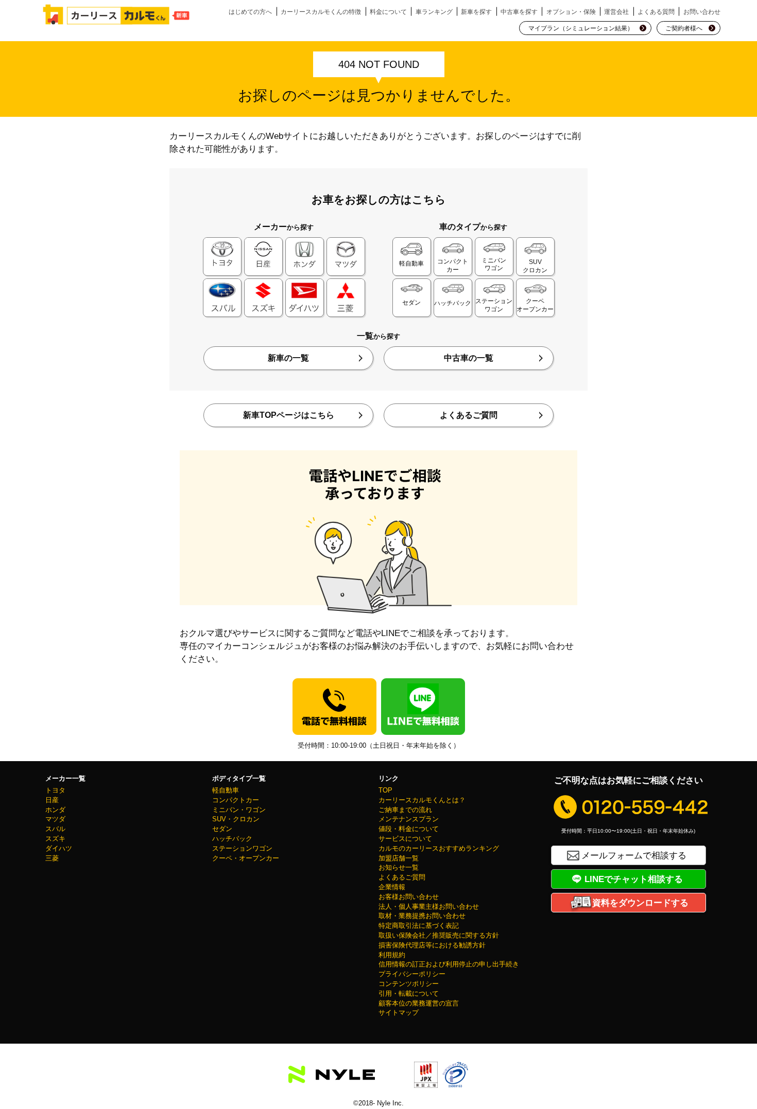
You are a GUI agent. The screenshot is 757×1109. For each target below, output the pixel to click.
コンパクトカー (235, 800)
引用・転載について (408, 993)
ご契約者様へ (683, 28)
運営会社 (616, 11)
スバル (55, 829)
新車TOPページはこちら (288, 415)
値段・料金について (408, 829)
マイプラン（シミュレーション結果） (580, 28)
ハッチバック (232, 838)
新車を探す (476, 11)
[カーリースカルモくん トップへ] (116, 14)
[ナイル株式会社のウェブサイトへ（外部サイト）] (331, 1077)
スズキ (55, 838)
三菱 (52, 858)
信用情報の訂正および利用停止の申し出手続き (448, 964)
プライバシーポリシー (411, 974)
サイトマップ (398, 1012)
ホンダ (55, 810)
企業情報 (391, 887)
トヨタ (55, 790)
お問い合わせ (701, 11)
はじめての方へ (250, 11)
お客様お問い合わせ (408, 897)
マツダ (55, 819)
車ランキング (434, 11)
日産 (52, 800)
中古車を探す (519, 11)
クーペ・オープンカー (245, 858)
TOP (385, 790)
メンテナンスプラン (408, 819)
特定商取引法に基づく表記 (418, 925)
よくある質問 (656, 11)
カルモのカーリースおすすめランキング (438, 848)
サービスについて (405, 838)
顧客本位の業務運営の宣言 (418, 1003)
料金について (388, 11)
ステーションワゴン (242, 848)
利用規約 (391, 955)
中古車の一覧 (468, 358)
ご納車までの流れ (405, 810)
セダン (222, 829)
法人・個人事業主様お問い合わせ (428, 906)
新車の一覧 (288, 358)
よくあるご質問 (468, 415)
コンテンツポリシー (408, 984)
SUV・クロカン (236, 819)
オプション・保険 (571, 11)
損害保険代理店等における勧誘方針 (432, 945)
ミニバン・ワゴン (239, 810)
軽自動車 (225, 790)
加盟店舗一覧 (398, 858)
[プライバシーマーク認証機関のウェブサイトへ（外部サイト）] (455, 1081)
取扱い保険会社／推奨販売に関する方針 (438, 935)
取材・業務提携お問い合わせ (422, 916)
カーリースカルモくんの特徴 (321, 11)
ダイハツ (58, 848)
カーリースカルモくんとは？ (422, 800)
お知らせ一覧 (398, 867)
